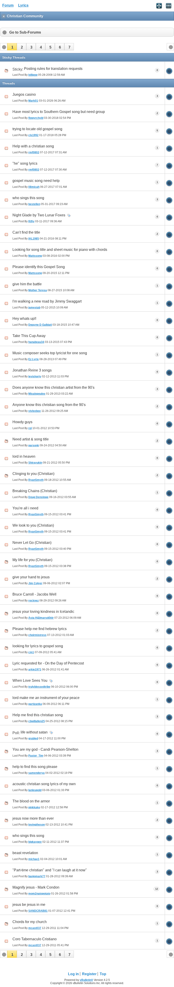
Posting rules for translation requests (53, 69)
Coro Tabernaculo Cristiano (34, 939)
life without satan (34, 732)
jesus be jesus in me (28, 904)
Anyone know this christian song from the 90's (49, 405)
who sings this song (28, 198)
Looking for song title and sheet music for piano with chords (59, 250)
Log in (73, 974)
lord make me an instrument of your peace (46, 698)
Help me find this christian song (37, 715)
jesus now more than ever (33, 818)
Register (89, 974)
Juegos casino (24, 94)
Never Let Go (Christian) (31, 543)
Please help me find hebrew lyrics (39, 629)
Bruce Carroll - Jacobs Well (34, 594)
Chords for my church (29, 922)
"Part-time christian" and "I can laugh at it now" (49, 870)
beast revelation (25, 853)
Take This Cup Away (29, 336)
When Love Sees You (29, 680)
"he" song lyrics (24, 163)
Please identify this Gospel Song (38, 267)
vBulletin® (86, 980)
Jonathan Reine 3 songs (32, 370)
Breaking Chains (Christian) (34, 491)
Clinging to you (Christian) (33, 474)
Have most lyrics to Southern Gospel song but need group (58, 112)
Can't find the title (26, 232)
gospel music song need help (36, 181)
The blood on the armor (31, 801)
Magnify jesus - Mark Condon (35, 887)
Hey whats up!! (24, 318)
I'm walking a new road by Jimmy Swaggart (47, 301)
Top (103, 974)
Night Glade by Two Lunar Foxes (38, 215)
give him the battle (27, 284)
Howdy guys (22, 422)
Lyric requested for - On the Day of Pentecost (48, 663)
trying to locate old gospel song (37, 129)
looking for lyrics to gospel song (37, 646)
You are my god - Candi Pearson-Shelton (45, 749)
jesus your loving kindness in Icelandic (43, 611)
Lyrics (23, 5)
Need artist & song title (30, 439)
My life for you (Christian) (32, 560)
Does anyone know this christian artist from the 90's (53, 387)
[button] (12, 46)
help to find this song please (34, 767)
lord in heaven (23, 456)
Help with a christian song (33, 146)
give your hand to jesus (31, 577)
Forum (8, 5)
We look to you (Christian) (33, 525)
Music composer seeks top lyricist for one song (49, 353)
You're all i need (25, 508)
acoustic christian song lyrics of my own (44, 784)
